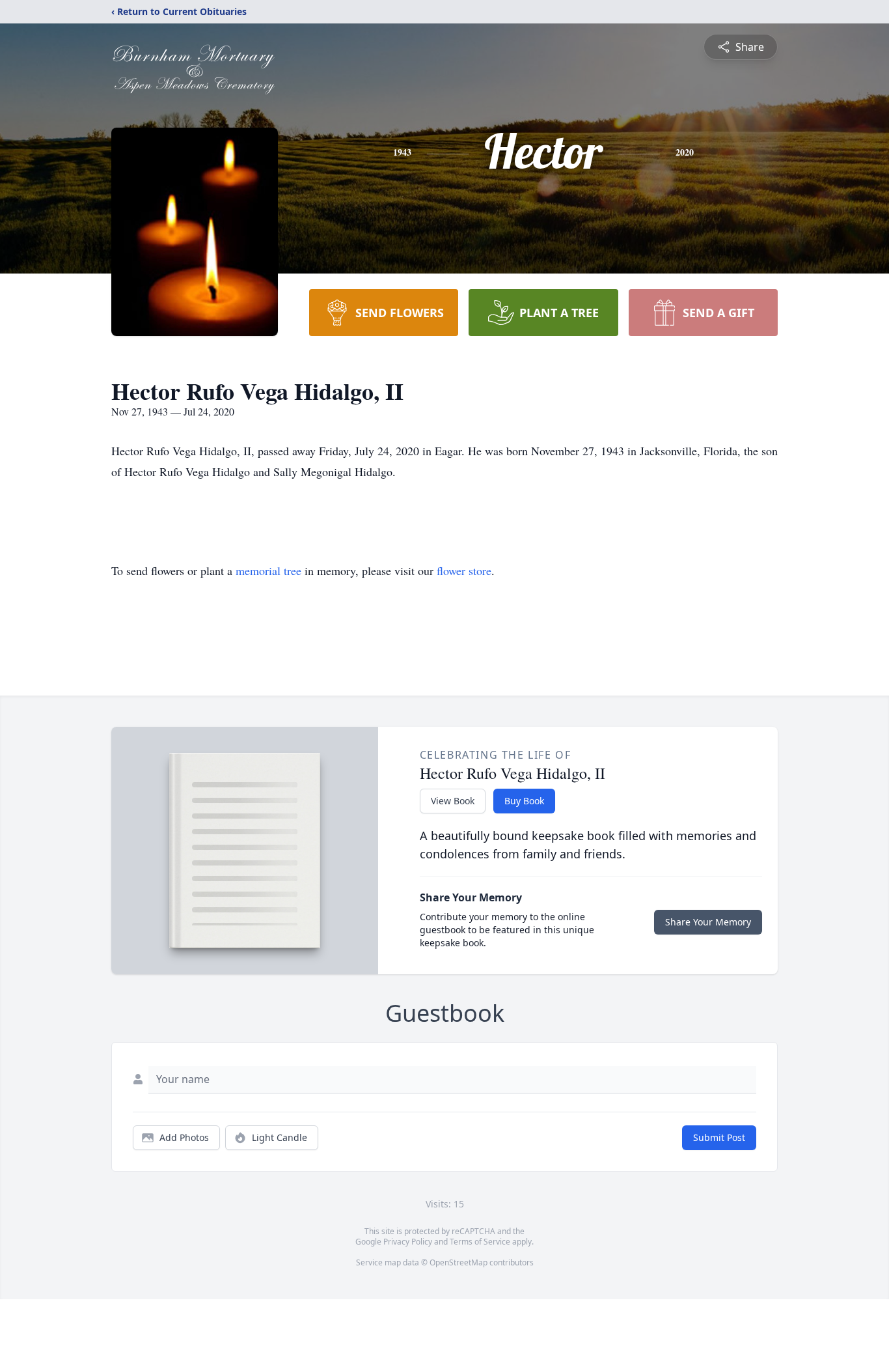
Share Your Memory (708, 922)
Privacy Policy (407, 1241)
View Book (452, 801)
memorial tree (268, 570)
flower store (464, 570)
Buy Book (524, 801)
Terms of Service (480, 1241)
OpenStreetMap (458, 1262)
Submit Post (719, 1137)
